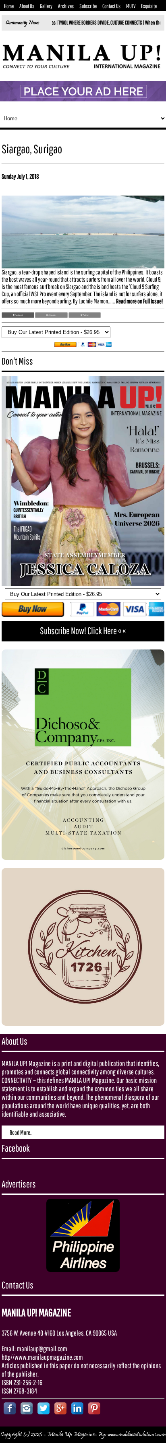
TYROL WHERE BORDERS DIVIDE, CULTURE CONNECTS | (72, 22)
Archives (66, 6)
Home (9, 6)
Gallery (46, 6)
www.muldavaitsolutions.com (137, 1435)
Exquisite (149, 6)
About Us (26, 6)
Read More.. (21, 1132)
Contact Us (111, 6)
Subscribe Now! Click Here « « (83, 630)
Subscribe (88, 6)
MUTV (130, 6)
